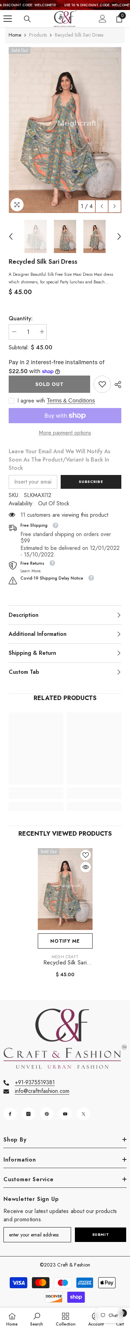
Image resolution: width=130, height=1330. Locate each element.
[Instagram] (28, 1113)
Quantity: (21, 318)
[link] (102, 384)
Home (15, 34)
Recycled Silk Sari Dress (65, 962)
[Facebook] (10, 1113)
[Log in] (102, 18)
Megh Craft (65, 957)
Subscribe (91, 481)
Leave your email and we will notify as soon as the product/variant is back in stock (59, 459)
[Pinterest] (46, 1113)
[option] (65, 130)
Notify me (64, 941)
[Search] (27, 19)
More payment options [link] (65, 433)
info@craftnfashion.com (42, 1091)
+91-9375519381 (35, 1082)
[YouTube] (65, 1113)
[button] (102, 206)
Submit (100, 1234)
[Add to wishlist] (85, 855)
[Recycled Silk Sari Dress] (65, 889)
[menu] (7, 18)
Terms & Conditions (71, 401)
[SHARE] (116, 384)
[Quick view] (85, 867)
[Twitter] (83, 1113)
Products (38, 34)
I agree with (31, 400)
